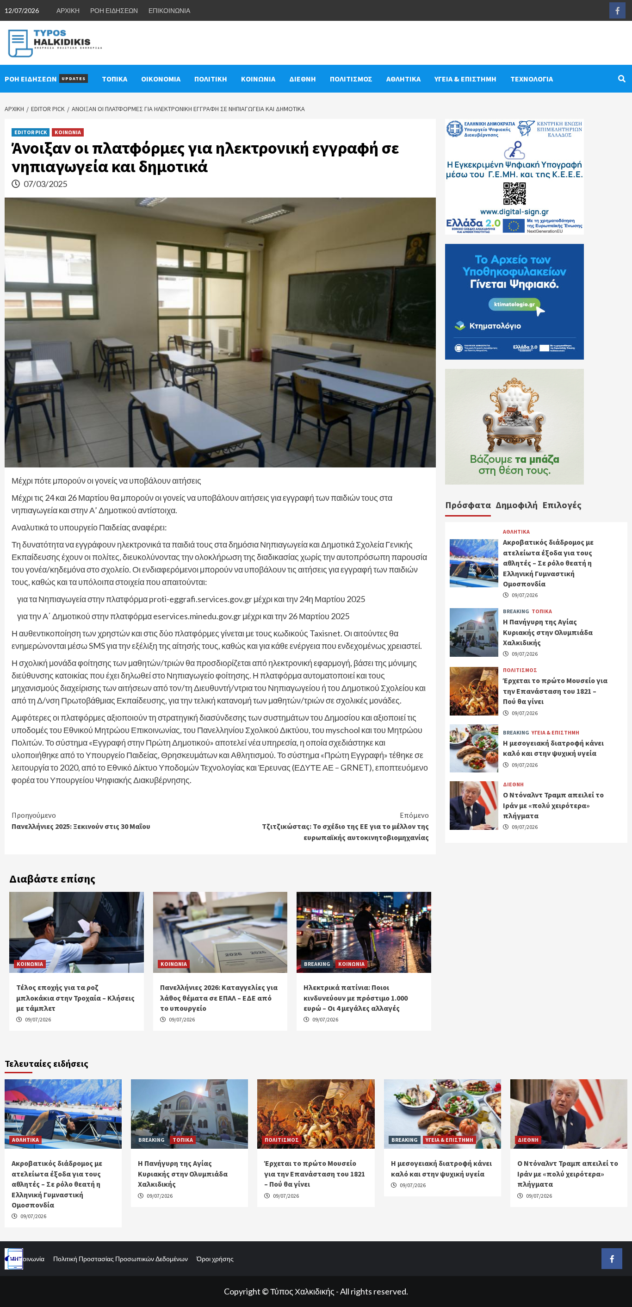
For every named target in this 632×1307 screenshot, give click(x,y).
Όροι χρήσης (215, 1259)
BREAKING (317, 963)
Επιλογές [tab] (562, 504)
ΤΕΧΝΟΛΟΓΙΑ (531, 78)
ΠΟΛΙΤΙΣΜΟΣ (351, 78)
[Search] (621, 78)
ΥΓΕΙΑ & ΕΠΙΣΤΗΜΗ (465, 78)
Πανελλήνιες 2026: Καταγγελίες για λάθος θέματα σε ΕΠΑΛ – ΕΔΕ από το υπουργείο (219, 998)
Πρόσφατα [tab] (468, 504)
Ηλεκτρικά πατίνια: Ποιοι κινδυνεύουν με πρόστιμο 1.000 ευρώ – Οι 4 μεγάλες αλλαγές (356, 998)
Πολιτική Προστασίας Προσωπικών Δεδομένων (120, 1259)
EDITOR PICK (30, 132)
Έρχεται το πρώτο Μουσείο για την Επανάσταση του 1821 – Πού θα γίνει (555, 691)
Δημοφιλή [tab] (517, 504)
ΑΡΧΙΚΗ (68, 10)
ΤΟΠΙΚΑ (114, 78)
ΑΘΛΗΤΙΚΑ (403, 78)
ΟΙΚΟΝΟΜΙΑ (160, 78)
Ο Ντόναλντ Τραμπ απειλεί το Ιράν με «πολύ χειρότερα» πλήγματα (553, 805)
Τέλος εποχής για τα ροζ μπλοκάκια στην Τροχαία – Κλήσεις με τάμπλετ (75, 998)
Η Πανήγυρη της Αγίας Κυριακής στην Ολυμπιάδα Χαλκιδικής (548, 632)
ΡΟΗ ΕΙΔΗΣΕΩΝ (114, 10)
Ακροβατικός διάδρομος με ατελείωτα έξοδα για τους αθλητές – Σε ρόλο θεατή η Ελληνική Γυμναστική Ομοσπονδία (548, 563)
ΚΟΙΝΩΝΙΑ (258, 78)
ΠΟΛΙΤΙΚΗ (210, 78)
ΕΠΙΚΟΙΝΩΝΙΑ (169, 10)
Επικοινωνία (26, 1259)
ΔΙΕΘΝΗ (302, 78)
